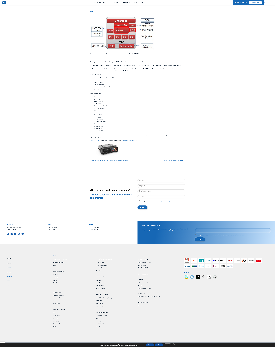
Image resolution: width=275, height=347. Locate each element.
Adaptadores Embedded (101, 315)
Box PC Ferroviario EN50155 (144, 262)
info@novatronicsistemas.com (130, 140)
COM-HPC (55, 277)
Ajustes (167, 344)
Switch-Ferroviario (100, 306)
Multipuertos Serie (57, 298)
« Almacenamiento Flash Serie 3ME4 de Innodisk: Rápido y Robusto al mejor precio (109, 160)
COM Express (56, 274)
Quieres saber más (95, 140)
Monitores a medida (100, 288)
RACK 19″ (98, 326)
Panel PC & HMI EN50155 (144, 268)
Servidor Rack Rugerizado (101, 265)
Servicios (136, 2)
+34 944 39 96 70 (256, 2)
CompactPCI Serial (57, 323)
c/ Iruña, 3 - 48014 (52, 227)
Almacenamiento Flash (58, 262)
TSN (54, 300)
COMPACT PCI (99, 321)
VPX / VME (98, 270)
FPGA (54, 326)
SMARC (55, 283)
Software (140, 306)
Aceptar (150, 344)
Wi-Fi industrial (56, 303)
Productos (106, 2)
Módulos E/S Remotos (58, 295)
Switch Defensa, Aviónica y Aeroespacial (105, 298)
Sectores (116, 2)
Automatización (11, 260)
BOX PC (97, 318)
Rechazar (159, 344)
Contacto (238, 2)
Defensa (9, 258)
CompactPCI (56, 321)
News (91, 11)
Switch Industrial (99, 303)
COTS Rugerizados (100, 262)
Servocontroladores (100, 268)
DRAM (54, 265)
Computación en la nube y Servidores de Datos (149, 296)
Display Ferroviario (100, 283)
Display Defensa (99, 280)
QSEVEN (55, 280)
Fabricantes (126, 2)
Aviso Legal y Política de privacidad (166, 201)
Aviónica (55, 313)
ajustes (135, 345)
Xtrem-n (9, 272)
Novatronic (97, 2)
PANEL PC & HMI (100, 323)
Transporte (9, 263)
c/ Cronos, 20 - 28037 (94, 227)
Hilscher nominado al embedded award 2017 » (174, 160)
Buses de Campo (57, 292)
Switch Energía (99, 300)
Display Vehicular (99, 285)
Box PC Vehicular (142, 265)
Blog (142, 2)
